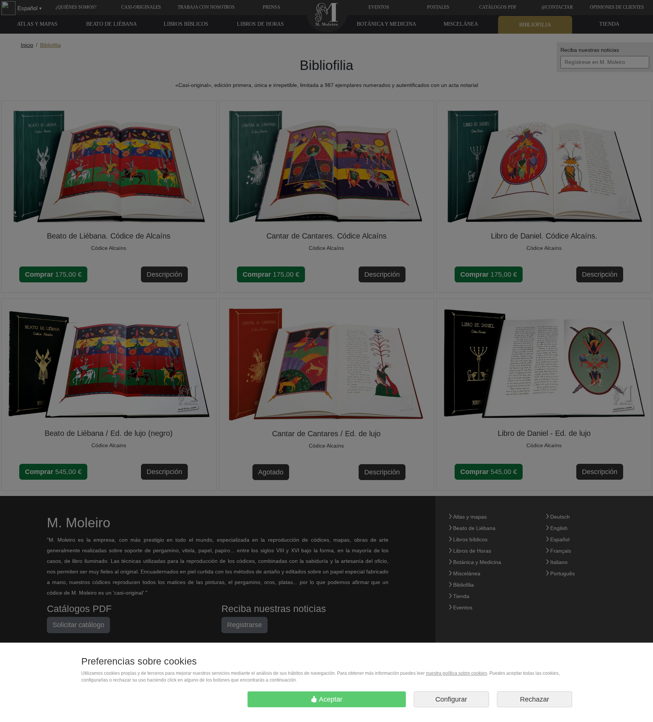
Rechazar (534, 699)
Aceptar (329, 699)
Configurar (451, 699)
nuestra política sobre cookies (456, 673)
